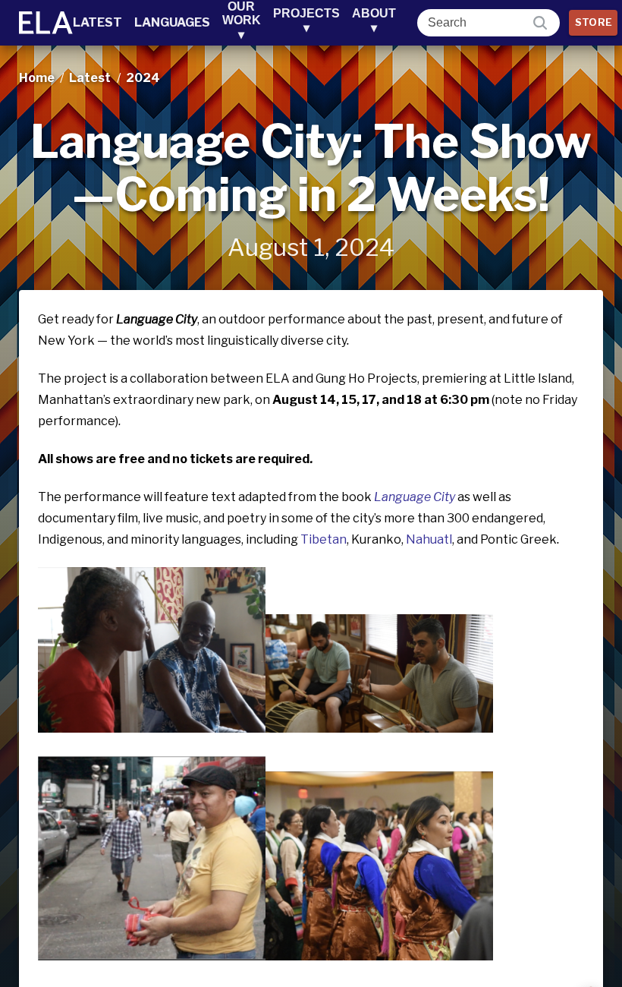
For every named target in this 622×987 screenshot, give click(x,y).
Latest (97, 22)
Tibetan (323, 539)
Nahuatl (429, 539)
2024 (143, 78)
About (374, 20)
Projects (306, 20)
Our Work (241, 20)
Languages (172, 22)
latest (90, 78)
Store (594, 22)
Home (37, 78)
